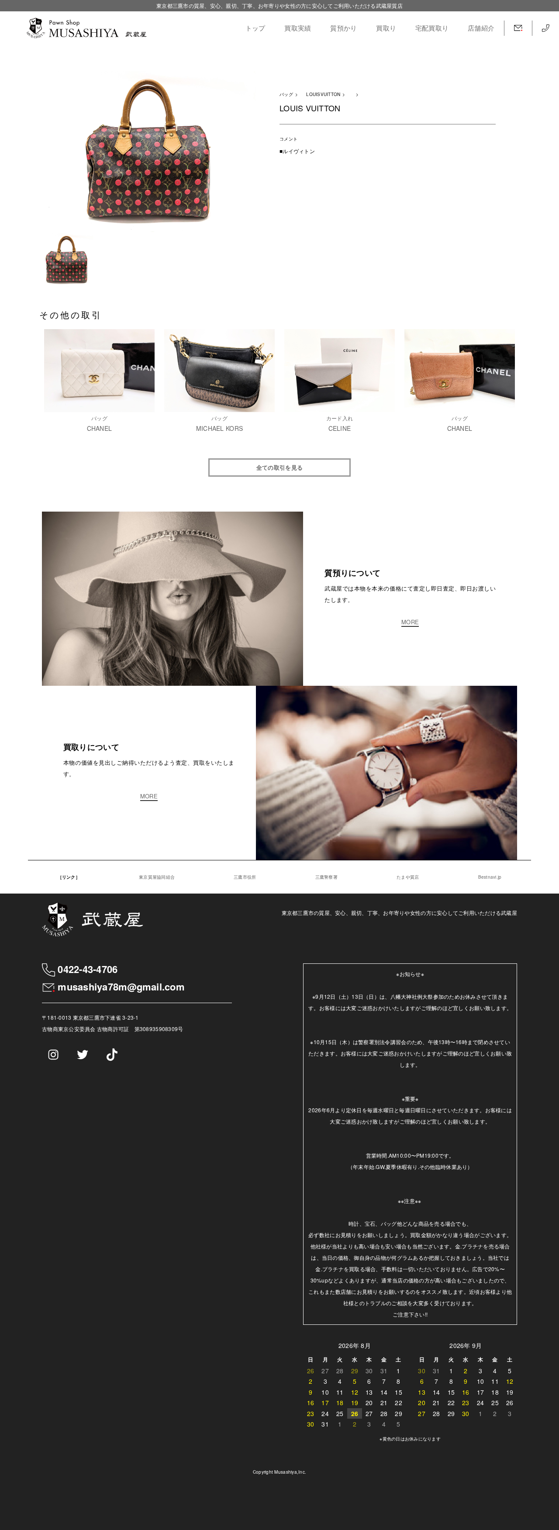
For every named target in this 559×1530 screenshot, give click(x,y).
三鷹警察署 (326, 877)
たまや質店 (408, 877)
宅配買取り (432, 27)
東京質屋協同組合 (157, 877)
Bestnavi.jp (490, 877)
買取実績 (297, 27)
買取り (386, 27)
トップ (255, 27)
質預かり (343, 27)
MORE (410, 622)
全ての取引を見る (279, 467)
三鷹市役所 (245, 877)
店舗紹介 (481, 27)
